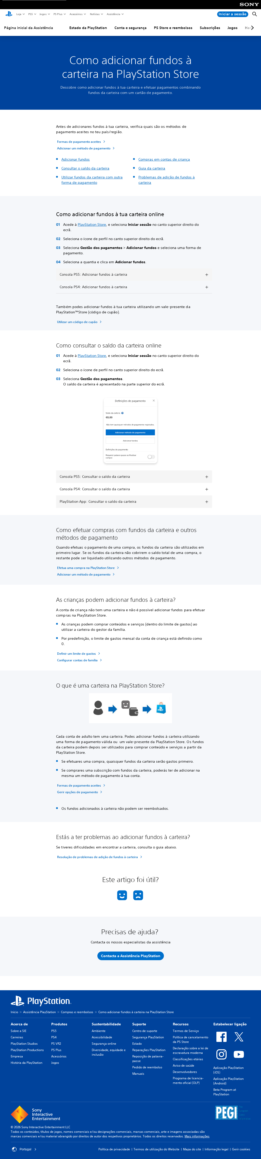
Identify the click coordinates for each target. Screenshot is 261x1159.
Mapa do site (192, 1149)
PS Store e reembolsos (173, 27)
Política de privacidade (114, 1149)
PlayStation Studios (24, 1043)
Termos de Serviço (186, 1031)
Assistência (113, 14)
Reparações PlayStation (148, 1050)
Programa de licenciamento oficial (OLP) (188, 1080)
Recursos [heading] (181, 1024)
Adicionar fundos (75, 159)
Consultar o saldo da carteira (85, 168)
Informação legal (216, 1149)
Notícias (94, 14)
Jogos (42, 14)
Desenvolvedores (185, 1072)
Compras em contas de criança (164, 159)
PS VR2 (56, 1043)
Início (14, 1012)
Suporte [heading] (139, 1024)
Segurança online (104, 1043)
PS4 (54, 1037)
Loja (18, 14)
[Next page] (251, 28)
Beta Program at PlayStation (224, 1091)
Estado (137, 1043)
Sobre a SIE (18, 1031)
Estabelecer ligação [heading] (230, 1024)
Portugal (25, 1149)
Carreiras (17, 1037)
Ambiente (99, 1031)
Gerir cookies (241, 1149)
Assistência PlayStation (39, 1012)
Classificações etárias (188, 1059)
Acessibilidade (102, 1037)
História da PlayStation (26, 1062)
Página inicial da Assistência (28, 27)
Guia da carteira (151, 168)
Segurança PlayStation (148, 1037)
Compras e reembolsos (77, 1012)
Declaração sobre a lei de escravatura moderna (190, 1050)
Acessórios (75, 14)
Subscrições (210, 27)
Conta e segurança (130, 27)
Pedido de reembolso (147, 1067)
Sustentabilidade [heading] (106, 1024)
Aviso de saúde (183, 1065)
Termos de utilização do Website (156, 1149)
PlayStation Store (92, 224)
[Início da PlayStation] (9, 14)
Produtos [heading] (59, 1024)
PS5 (30, 14)
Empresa (17, 1056)
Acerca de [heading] (19, 1024)
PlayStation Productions (27, 1050)
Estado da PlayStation (88, 27)
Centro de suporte (144, 1031)
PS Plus (57, 14)
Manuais (138, 1073)
